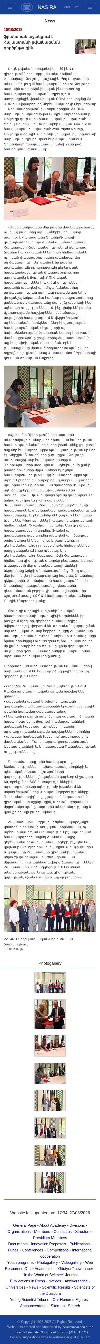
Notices (54, 1281)
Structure (83, 1232)
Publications (79, 1244)
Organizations (19, 1232)
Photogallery (47, 1262)
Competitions (58, 1250)
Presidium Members (50, 1238)
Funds (13, 1250)
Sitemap (58, 1306)
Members (42, 1232)
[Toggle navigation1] (90, 7)
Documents (18, 1244)
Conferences (32, 1250)
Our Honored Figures (70, 1300)
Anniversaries (76, 1281)
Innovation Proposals (48, 1244)
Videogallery (71, 1262)
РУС (76, 7)
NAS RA (47, 7)
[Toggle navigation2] (10, 7)
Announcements (33, 1306)
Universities (15, 1287)
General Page (24, 1225)
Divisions (77, 1225)
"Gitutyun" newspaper (75, 1269)
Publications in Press (27, 1281)
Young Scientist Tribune (29, 1300)
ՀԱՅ (67, 7)
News (33, 1287)
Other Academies (39, 1269)
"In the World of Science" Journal (50, 1275)
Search (74, 1306)
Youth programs (20, 1262)
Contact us (63, 1232)
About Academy (52, 1225)
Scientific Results (56, 1287)
